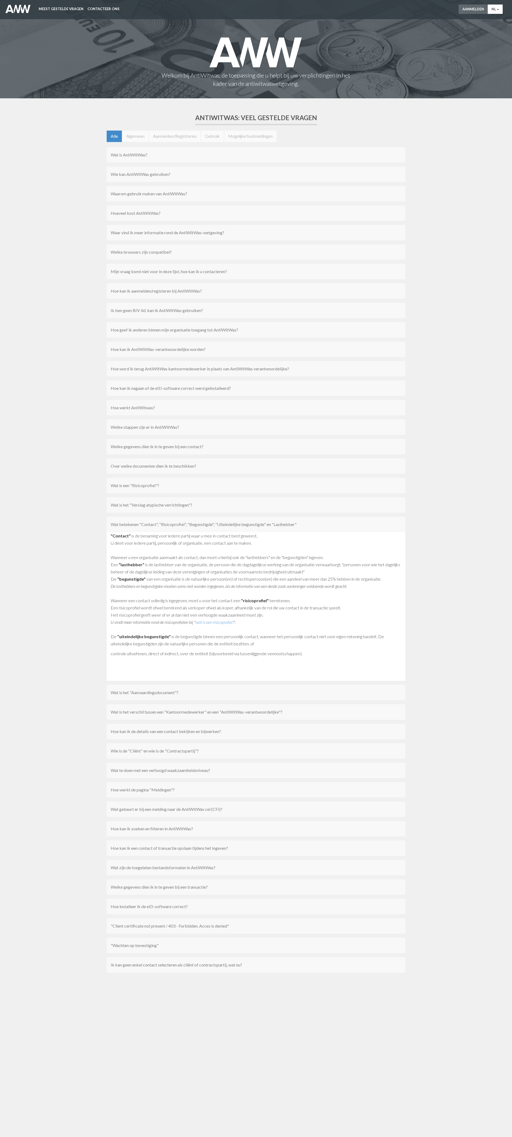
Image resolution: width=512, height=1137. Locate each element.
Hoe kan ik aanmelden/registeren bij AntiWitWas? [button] (156, 290)
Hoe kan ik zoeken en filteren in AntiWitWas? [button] (152, 828)
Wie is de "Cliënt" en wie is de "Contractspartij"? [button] (155, 750)
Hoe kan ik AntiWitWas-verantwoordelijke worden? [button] (158, 349)
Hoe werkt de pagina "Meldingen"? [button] (143, 789)
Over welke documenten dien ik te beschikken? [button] (153, 465)
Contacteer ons (103, 9)
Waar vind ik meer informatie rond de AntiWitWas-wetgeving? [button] (167, 232)
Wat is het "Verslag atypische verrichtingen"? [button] (151, 504)
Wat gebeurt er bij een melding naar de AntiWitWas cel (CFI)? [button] (166, 809)
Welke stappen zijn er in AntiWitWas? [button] (145, 427)
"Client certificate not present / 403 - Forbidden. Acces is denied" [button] (170, 925)
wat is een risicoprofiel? (214, 622)
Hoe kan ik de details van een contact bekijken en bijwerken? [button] (166, 731)
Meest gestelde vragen (61, 9)
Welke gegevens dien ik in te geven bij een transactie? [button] (159, 886)
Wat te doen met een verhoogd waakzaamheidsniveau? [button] (160, 770)
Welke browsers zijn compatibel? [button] (141, 251)
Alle (114, 136)
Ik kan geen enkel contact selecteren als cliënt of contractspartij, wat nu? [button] (176, 964)
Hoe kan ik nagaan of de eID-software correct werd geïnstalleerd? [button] (171, 388)
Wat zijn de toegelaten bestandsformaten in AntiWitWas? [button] (163, 867)
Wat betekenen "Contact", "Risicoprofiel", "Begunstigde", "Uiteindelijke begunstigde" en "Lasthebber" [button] (204, 524)
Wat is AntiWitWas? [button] (129, 154)
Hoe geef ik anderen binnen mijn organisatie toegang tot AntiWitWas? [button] (174, 329)
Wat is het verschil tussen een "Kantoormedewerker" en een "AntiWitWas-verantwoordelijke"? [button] (196, 711)
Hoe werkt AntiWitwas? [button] (133, 407)
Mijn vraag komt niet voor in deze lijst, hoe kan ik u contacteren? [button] (169, 271)
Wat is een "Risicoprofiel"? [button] (135, 485)
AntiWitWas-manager (18, 9)
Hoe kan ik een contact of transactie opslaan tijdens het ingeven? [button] (169, 848)
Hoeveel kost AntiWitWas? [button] (136, 213)
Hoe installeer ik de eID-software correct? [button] (149, 906)
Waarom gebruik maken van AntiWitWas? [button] (149, 193)
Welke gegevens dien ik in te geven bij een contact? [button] (157, 446)
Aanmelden (473, 9)
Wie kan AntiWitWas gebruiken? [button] (140, 174)
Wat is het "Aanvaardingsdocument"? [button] (144, 692)
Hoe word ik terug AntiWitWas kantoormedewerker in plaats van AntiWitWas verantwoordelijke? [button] (200, 368)
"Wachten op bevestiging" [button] (135, 945)
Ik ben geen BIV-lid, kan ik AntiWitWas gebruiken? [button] (157, 310)
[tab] (256, 155)
